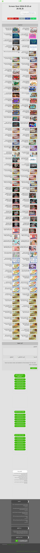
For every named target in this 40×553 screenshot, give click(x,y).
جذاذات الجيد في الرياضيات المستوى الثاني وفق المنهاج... (8, 324)
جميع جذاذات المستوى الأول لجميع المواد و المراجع (8, 265)
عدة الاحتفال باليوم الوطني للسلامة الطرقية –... (8, 123)
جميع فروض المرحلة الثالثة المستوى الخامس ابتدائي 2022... (24, 106)
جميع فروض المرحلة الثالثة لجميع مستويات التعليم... (25, 100)
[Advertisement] (20, 401)
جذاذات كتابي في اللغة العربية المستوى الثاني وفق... (8, 336)
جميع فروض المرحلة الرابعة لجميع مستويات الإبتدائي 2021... (25, 29)
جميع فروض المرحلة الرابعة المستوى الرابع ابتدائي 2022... (8, 82)
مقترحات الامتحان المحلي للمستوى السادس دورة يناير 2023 (8, 147)
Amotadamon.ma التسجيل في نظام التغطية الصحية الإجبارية (8, 153)
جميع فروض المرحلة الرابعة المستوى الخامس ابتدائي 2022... (24, 88)
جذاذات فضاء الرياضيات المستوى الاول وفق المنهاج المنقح (25, 277)
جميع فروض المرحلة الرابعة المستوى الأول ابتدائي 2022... (8, 76)
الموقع (11, 357)
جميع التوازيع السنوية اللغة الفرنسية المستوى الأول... (8, 259)
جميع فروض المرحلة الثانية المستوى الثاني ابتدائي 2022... (25, 135)
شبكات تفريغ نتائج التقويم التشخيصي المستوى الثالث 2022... (25, 224)
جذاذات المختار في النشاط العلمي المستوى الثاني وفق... (8, 318)
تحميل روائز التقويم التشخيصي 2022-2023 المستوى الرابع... (8, 194)
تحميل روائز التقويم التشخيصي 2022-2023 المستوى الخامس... (24, 194)
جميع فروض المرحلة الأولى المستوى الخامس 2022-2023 (25, 182)
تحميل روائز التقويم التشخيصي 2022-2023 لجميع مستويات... (8, 206)
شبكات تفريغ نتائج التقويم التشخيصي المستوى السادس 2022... (8, 212)
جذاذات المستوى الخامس (20, 423)
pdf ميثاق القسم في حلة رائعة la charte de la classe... (8, 35)
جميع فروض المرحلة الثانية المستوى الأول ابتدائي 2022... (8, 129)
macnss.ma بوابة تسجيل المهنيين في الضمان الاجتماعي (25, 153)
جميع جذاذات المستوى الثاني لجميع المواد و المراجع (25, 295)
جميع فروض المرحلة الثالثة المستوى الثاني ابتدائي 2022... (8, 111)
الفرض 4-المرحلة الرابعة (20, 379)
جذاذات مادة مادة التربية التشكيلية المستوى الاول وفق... (24, 283)
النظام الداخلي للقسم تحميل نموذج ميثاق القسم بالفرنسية (8, 29)
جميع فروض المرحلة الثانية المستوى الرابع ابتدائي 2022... (24, 141)
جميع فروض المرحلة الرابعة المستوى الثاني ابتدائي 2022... (25, 76)
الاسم (35, 357)
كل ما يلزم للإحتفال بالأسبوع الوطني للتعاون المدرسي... (8, 165)
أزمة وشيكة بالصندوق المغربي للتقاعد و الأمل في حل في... (24, 159)
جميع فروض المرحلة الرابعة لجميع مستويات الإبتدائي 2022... (8, 70)
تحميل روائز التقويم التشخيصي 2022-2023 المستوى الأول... (25, 206)
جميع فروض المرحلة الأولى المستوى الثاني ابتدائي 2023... (8, 64)
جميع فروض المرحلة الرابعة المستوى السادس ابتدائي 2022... (8, 88)
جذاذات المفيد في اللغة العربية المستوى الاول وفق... (25, 289)
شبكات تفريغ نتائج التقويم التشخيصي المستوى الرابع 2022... (8, 218)
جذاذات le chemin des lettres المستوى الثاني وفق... (8, 295)
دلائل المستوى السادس (20, 449)
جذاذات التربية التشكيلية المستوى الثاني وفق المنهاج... (8, 330)
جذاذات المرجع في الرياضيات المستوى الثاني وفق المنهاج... (25, 330)
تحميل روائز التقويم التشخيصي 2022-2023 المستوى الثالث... (25, 200)
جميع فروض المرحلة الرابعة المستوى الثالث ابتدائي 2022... (25, 82)
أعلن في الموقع (35, 551)
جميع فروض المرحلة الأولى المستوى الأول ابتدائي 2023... (24, 70)
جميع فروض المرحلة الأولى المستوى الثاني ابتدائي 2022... (8, 171)
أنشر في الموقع (19, 551)
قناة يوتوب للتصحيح (20, 388)
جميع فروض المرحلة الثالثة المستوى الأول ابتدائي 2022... (26, 117)
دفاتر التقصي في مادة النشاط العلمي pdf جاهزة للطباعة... (24, 35)
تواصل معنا (22, 551)
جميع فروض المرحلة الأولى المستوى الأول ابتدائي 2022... (25, 171)
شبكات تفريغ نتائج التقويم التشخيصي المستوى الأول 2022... (25, 230)
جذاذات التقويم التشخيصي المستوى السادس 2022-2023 (25, 236)
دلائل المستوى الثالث (20, 442)
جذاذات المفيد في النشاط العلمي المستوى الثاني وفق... (24, 318)
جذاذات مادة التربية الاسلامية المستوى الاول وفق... (8, 283)
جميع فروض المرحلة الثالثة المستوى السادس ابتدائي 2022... (8, 100)
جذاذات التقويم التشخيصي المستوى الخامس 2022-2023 (8, 236)
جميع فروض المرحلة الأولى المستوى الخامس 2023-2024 (25, 58)
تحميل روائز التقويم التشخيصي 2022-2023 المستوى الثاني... (8, 200)
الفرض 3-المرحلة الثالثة (20, 381)
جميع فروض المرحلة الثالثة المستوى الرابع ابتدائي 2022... (8, 106)
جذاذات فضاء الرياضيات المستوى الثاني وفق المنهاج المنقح (25, 324)
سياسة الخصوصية (27, 551)
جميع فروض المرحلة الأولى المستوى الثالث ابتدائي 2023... (25, 64)
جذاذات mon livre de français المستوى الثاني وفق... (25, 306)
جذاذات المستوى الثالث (20, 419)
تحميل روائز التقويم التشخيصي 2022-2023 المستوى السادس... (8, 188)
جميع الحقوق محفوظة (14, 544)
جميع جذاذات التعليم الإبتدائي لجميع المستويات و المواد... (25, 265)
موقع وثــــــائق (9, 544)
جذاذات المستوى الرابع (20, 421)
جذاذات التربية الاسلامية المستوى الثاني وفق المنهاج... (24, 336)
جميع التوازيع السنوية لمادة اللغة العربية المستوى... (25, 259)
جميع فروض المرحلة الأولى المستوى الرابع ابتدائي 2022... (8, 176)
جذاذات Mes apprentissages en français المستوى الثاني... (8, 312)
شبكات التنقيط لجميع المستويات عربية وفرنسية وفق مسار (8, 41)
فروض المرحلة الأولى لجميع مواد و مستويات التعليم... (24, 52)
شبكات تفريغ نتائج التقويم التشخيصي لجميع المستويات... (24, 212)
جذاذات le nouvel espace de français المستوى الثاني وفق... (24, 300)
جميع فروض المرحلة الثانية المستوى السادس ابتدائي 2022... (25, 147)
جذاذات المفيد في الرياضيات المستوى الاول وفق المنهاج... (8, 277)
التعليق (35, 346)
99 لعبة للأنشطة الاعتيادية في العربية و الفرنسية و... (8, 47)
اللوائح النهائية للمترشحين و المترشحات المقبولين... (25, 165)
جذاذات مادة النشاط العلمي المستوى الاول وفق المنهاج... (8, 271)
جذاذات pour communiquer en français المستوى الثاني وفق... (8, 306)
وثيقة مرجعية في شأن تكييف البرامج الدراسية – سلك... (25, 47)
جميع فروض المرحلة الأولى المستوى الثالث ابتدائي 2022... (24, 176)
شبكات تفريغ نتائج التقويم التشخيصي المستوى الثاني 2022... (8, 224)
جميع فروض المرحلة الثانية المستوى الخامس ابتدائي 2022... (8, 141)
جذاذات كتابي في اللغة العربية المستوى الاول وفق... (8, 289)
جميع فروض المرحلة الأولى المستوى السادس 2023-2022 (8, 182)
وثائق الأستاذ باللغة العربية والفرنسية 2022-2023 (25, 253)
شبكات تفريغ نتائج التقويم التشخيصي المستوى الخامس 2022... (25, 218)
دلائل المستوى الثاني (20, 440)
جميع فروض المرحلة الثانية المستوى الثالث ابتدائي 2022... (8, 135)
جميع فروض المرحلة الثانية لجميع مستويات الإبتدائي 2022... (25, 129)
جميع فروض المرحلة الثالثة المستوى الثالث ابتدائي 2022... (25, 111)
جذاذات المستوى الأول (20, 414)
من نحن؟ (31, 551)
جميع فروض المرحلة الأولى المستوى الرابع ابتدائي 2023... (8, 58)
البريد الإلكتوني (21, 357)
